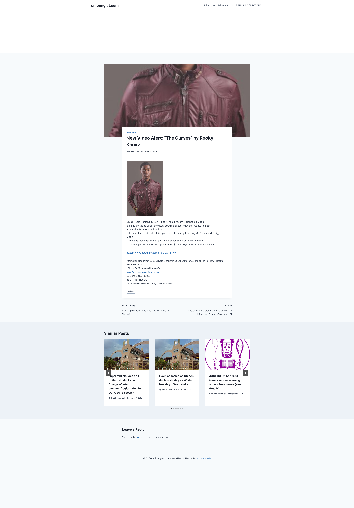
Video (131, 291)
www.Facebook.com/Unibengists (143, 272)
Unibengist (209, 5)
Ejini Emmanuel (136, 151)
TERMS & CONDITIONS (248, 5)
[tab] (171, 408)
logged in (142, 437)
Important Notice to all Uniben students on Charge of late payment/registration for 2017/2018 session (125, 384)
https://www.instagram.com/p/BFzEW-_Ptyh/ (151, 252)
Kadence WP (204, 458)
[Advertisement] (177, 31)
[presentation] (126, 354)
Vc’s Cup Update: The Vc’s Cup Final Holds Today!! (145, 310)
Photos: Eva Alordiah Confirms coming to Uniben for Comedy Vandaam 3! (209, 310)
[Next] (245, 373)
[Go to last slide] (108, 373)
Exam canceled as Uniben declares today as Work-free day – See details (176, 380)
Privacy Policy (225, 5)
